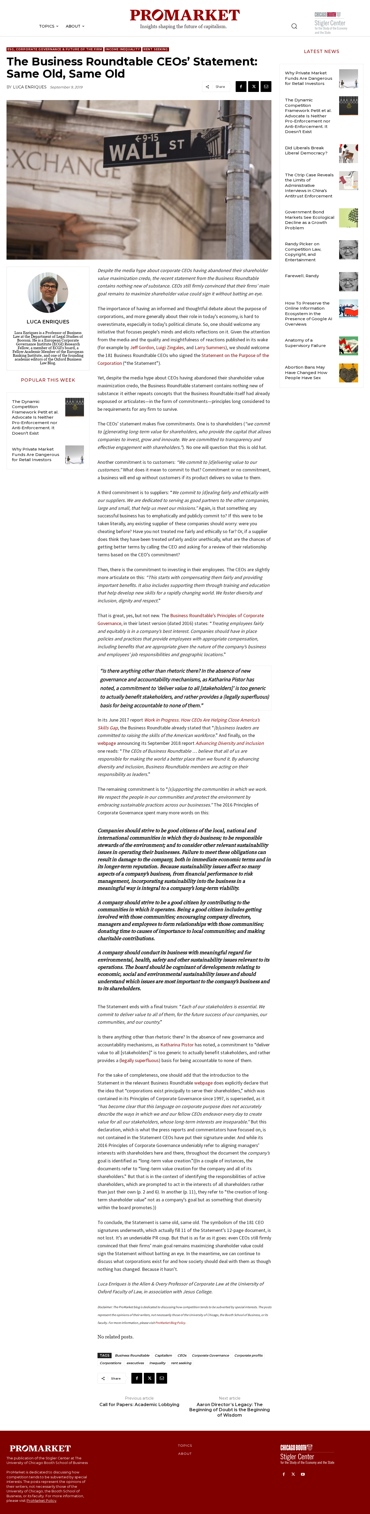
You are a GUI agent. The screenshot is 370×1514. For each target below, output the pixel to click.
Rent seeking (156, 49)
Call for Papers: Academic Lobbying (139, 1404)
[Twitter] (253, 86)
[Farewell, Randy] (348, 281)
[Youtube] (302, 1474)
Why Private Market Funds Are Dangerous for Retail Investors (35, 454)
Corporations (110, 1363)
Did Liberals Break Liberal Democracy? (306, 150)
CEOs (181, 1355)
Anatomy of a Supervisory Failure (305, 343)
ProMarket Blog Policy (170, 1323)
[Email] (266, 86)
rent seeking (181, 1363)
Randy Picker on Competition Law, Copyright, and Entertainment (303, 251)
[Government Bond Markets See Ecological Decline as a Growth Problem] (348, 217)
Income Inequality (123, 49)
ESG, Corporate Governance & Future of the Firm (55, 49)
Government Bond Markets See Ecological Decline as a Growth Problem (310, 219)
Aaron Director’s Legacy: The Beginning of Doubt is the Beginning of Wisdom (229, 1409)
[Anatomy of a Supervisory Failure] (348, 345)
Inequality (157, 1363)
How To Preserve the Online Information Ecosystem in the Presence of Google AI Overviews (308, 313)
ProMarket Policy (41, 1501)
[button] (294, 26)
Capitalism (163, 1355)
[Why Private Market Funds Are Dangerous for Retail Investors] (74, 454)
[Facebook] (241, 86)
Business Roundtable (132, 1355)
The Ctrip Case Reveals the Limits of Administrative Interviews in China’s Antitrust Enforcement (309, 185)
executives (135, 1363)
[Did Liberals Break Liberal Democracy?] (348, 153)
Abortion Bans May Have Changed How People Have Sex (306, 372)
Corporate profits (248, 1355)
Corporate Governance (210, 1355)
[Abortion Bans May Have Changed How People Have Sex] (348, 372)
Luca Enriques (30, 87)
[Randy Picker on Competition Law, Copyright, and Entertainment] (348, 249)
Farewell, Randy (302, 275)
